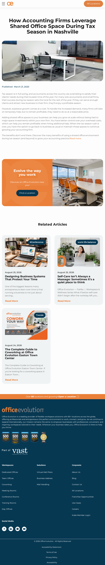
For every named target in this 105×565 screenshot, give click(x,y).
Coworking (7, 484)
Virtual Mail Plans (44, 472)
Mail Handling (43, 484)
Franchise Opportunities (83, 497)
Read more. (75, 138)
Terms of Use (51, 552)
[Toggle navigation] (3, 3)
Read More (11, 301)
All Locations (93, 3)
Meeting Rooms (9, 490)
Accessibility (52, 562)
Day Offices (7, 509)
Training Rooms (9, 503)
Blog (74, 478)
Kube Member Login (81, 515)
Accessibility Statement (51, 547)
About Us (76, 472)
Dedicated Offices (10, 472)
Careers (75, 509)
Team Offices (8, 478)
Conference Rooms (10, 497)
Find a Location (27, 193)
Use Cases (76, 503)
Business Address (44, 478)
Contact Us (77, 484)
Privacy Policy (51, 557)
